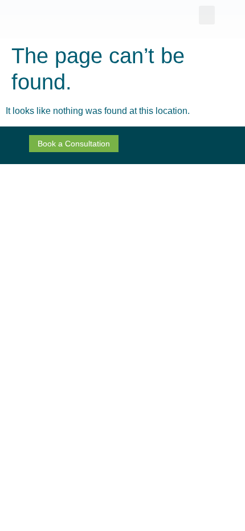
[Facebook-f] (175, 145)
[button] (207, 15)
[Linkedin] (196, 145)
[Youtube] (216, 145)
